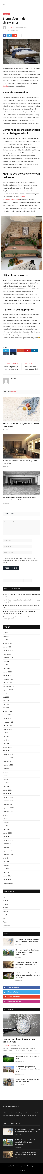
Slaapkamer (6, 915)
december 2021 (8, 754)
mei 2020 (6, 822)
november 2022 (8, 722)
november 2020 (8, 801)
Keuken (5, 911)
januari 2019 (7, 879)
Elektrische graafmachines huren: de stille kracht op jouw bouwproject (27, 952)
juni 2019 (6, 861)
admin (12, 27)
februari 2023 (7, 711)
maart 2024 (6, 668)
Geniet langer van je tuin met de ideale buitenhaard (27, 1081)
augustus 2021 (8, 768)
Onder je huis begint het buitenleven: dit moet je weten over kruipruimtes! (20, 498)
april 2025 (6, 640)
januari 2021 (7, 793)
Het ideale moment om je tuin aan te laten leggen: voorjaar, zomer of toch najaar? (27, 975)
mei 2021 (6, 779)
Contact (22, 1171)
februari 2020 (7, 833)
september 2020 (8, 808)
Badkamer (6, 900)
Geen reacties (14, 30)
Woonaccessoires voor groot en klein (31, 368)
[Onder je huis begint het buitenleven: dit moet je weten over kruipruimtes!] (21, 483)
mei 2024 (6, 661)
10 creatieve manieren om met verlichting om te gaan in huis (20, 462)
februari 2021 (7, 790)
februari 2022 (7, 747)
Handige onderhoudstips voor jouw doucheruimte (19, 1041)
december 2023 (8, 679)
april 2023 (6, 704)
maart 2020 (6, 829)
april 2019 (6, 869)
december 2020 (8, 797)
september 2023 (8, 686)
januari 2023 (7, 715)
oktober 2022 (7, 725)
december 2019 (8, 840)
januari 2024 (7, 675)
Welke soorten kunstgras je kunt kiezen (27, 1057)
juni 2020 (6, 819)
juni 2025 (6, 636)
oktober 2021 (7, 761)
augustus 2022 (8, 729)
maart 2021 (6, 786)
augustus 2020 (8, 811)
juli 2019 (5, 858)
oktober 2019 (7, 847)
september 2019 (8, 851)
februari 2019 (7, 876)
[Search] (39, 4)
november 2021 (8, 758)
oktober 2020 (7, 804)
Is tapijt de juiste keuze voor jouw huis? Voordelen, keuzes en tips (21, 425)
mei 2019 (6, 865)
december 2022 (8, 718)
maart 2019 (6, 872)
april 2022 (6, 740)
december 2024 (8, 650)
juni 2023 (6, 697)
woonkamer (6, 925)
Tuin (4, 918)
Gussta (5, 86)
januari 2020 (7, 836)
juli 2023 (5, 693)
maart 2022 (6, 743)
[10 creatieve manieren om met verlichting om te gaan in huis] (21, 446)
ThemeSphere (31, 1166)
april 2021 (6, 783)
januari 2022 (7, 750)
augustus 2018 (8, 883)
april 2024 (6, 665)
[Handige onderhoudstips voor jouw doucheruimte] (21, 1025)
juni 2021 (6, 776)
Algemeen (6, 897)
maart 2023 (6, 708)
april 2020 (6, 826)
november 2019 (8, 844)
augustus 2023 (8, 690)
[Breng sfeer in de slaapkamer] (21, 52)
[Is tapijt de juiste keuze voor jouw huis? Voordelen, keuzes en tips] (21, 409)
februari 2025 (7, 643)
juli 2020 (5, 815)
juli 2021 (5, 772)
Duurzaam (6, 904)
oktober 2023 (7, 683)
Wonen (5, 922)
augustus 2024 (8, 657)
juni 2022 (6, 736)
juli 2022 (5, 733)
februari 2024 (7, 672)
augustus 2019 (8, 854)
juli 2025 (5, 632)
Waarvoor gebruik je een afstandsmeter (11, 368)
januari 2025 (7, 647)
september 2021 (8, 765)
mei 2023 (6, 700)
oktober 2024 (7, 654)
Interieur (6, 14)
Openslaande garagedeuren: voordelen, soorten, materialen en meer (27, 1069)
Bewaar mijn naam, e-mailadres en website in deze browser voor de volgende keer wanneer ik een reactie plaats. (20, 560)
